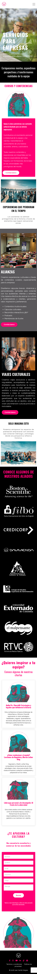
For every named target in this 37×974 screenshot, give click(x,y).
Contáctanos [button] (11, 173)
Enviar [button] (18, 895)
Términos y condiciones (14, 964)
